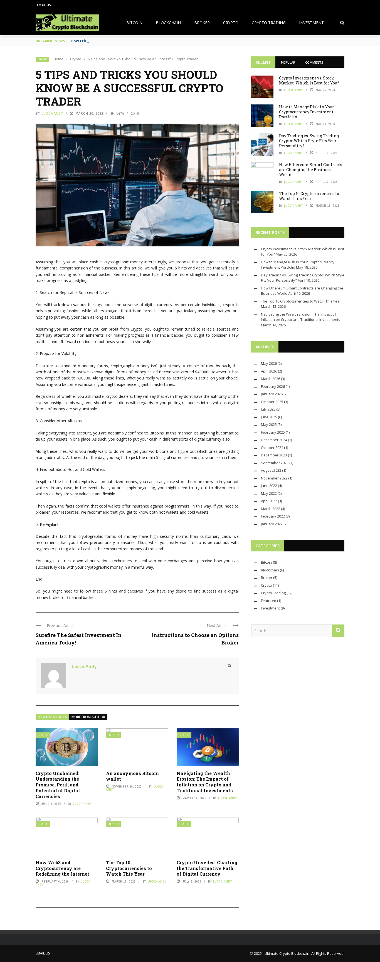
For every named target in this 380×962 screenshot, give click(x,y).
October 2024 (272, 447)
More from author (88, 716)
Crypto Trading (269, 22)
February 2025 (273, 432)
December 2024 (274, 439)
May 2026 (269, 363)
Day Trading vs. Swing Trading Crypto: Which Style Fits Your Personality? (309, 140)
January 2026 (272, 393)
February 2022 (273, 516)
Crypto (230, 22)
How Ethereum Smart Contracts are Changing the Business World (310, 169)
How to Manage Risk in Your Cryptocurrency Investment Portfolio (306, 111)
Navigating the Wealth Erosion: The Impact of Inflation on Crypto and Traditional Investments (205, 781)
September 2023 (274, 462)
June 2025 (269, 416)
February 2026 (273, 386)
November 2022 (274, 478)
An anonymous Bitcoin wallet (132, 776)
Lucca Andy (52, 113)
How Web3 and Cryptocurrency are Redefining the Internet (62, 868)
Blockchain (168, 22)
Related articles (52, 716)
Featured (268, 600)
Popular (288, 62)
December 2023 (274, 455)
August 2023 (271, 470)
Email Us (44, 5)
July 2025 (268, 409)
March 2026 (270, 378)
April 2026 (269, 371)
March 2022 (270, 508)
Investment (311, 22)
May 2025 (269, 424)
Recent (263, 62)
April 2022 (269, 500)
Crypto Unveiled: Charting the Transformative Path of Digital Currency (207, 868)
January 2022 (272, 523)
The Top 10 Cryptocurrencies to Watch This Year (129, 868)
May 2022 (269, 493)
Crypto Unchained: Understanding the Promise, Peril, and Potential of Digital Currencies (58, 784)
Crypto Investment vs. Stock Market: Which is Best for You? (309, 80)
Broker (202, 22)
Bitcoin (134, 22)
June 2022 (269, 485)
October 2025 (272, 401)
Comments (314, 62)
